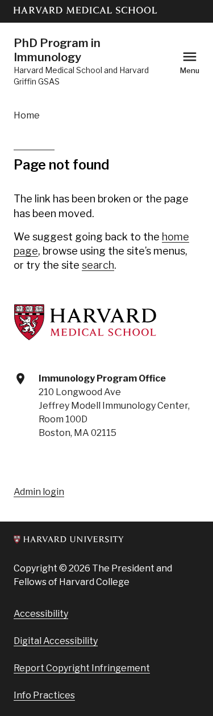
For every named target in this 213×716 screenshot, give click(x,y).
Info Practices (44, 695)
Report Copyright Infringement (82, 668)
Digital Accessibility (56, 640)
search (98, 265)
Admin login (39, 491)
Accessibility (41, 613)
